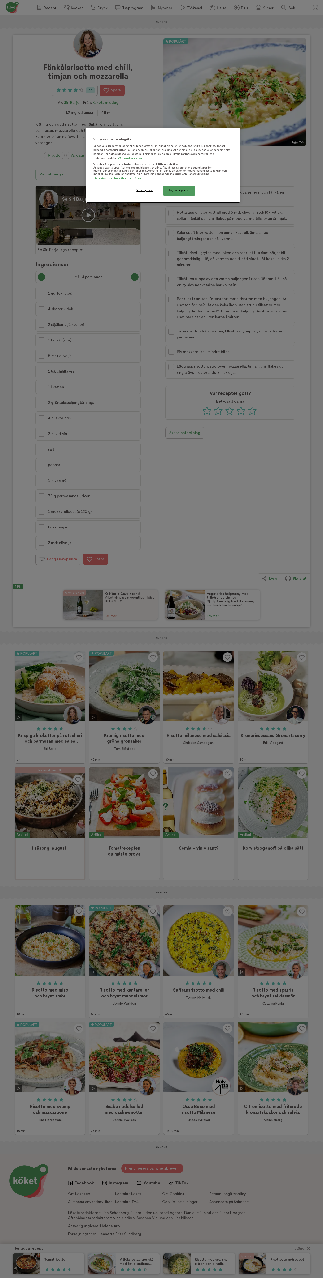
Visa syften (144, 190)
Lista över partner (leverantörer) (117, 178)
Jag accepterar (179, 190)
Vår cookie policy (130, 158)
